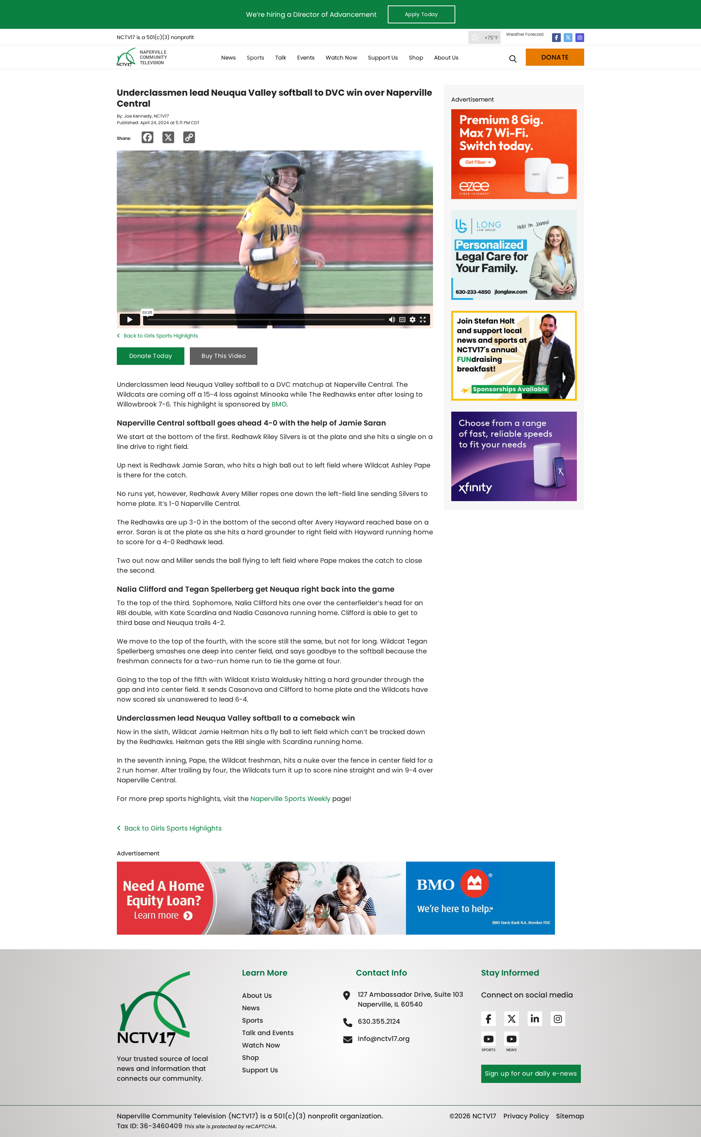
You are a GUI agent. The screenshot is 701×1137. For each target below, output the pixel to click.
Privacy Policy (526, 1116)
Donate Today (150, 356)
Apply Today (421, 14)
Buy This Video (224, 356)
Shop (416, 57)
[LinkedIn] (535, 1018)
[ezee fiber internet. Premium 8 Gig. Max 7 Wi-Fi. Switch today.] (514, 153)
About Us (446, 57)
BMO (279, 404)
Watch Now (341, 57)
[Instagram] (579, 37)
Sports (255, 57)
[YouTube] (488, 1038)
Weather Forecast (525, 34)
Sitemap (570, 1116)
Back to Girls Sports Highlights (161, 335)
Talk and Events (268, 1032)
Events (306, 57)
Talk (280, 57)
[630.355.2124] (378, 1021)
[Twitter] (568, 37)
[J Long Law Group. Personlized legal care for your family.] (514, 254)
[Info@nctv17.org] (383, 1038)
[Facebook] (556, 37)
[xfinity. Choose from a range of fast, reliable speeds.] (514, 455)
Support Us (383, 57)
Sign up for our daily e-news (531, 1073)
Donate (555, 57)
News (228, 57)
